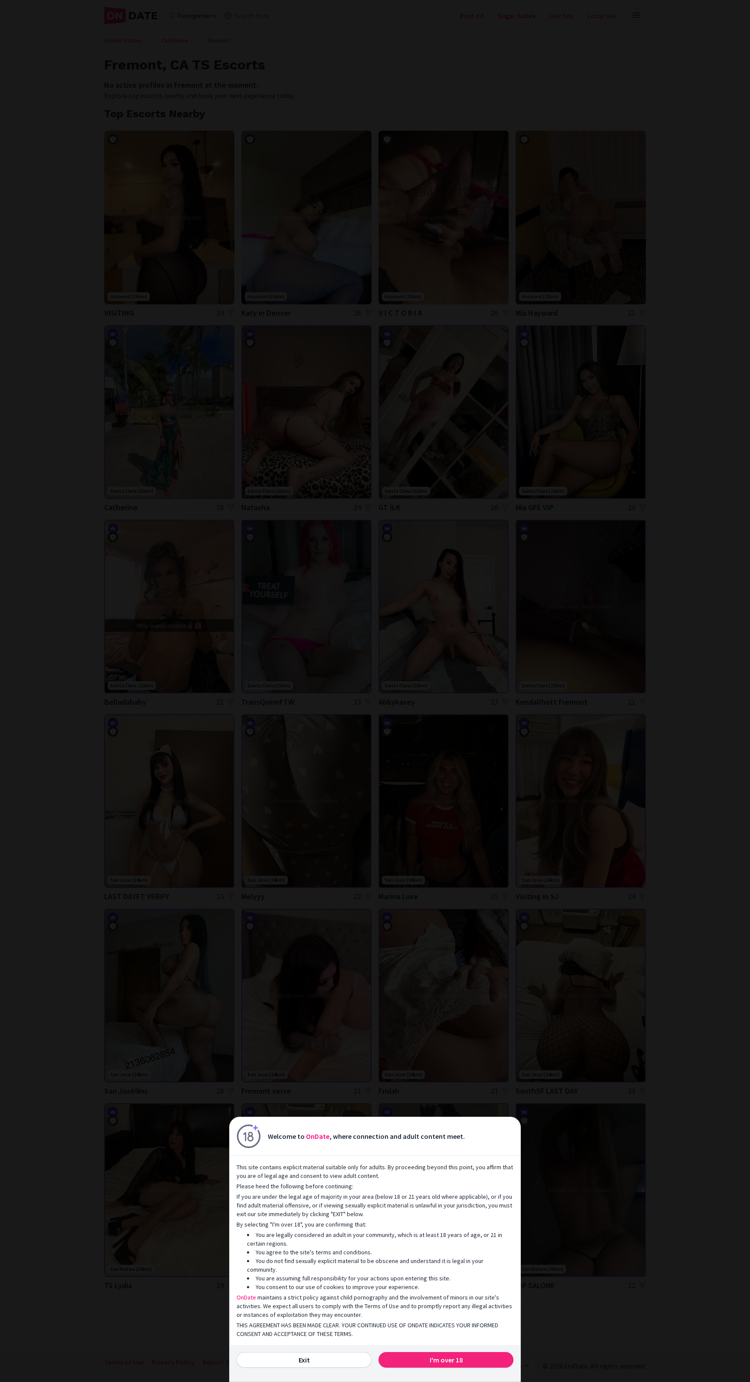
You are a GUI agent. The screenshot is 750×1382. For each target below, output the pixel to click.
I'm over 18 (446, 1360)
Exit (304, 1360)
